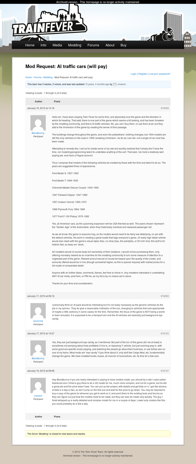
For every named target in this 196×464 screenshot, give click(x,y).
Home (29, 44)
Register (142, 73)
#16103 (165, 333)
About (109, 44)
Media (57, 44)
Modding (74, 44)
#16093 (165, 296)
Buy (124, 44)
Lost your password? (160, 73)
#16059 (165, 108)
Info (43, 44)
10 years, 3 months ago (97, 84)
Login (134, 73)
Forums (93, 44)
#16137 (165, 370)
